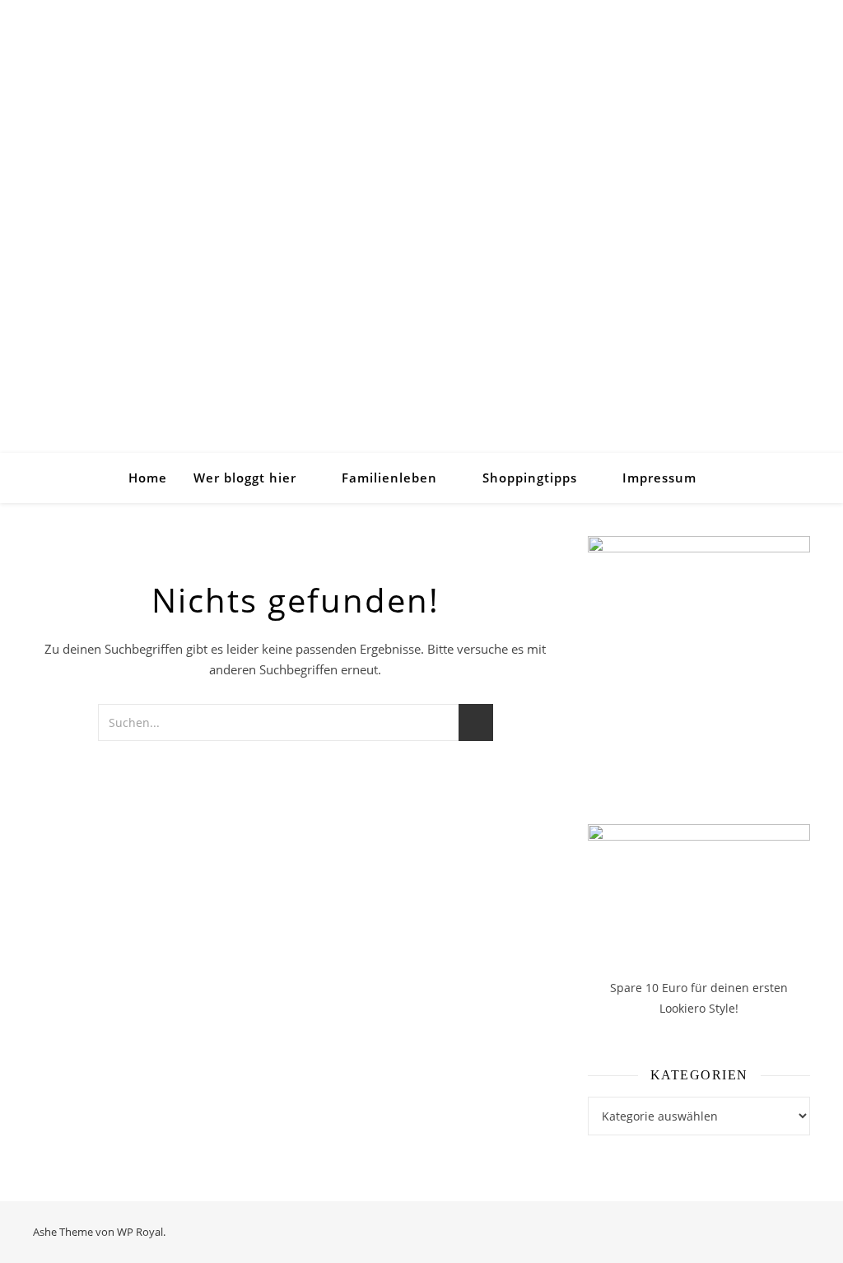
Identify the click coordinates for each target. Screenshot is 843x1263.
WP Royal (140, 1231)
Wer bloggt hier (244, 477)
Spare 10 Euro (650, 987)
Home (147, 477)
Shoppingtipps (529, 477)
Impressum (659, 477)
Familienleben (389, 477)
